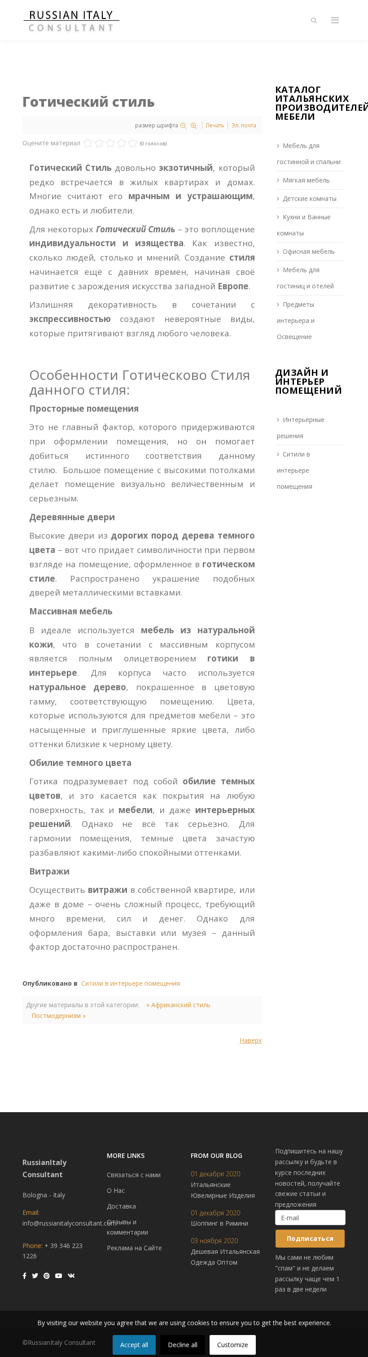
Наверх (251, 1040)
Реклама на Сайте (134, 1248)
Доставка (121, 1206)
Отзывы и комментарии (127, 1227)
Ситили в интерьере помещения (130, 983)
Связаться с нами (134, 1174)
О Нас (116, 1190)
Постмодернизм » (58, 1015)
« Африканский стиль (178, 1004)
